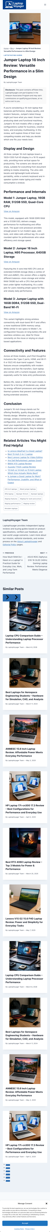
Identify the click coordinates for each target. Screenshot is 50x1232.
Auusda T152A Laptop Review (22, 467)
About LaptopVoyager (27, 541)
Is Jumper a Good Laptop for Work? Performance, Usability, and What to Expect (25, 479)
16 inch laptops (11, 489)
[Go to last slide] (7, 597)
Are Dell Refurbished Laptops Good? (25, 460)
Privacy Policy (30, 1229)
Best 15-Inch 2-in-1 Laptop (20, 454)
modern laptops (11, 508)
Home (6, 48)
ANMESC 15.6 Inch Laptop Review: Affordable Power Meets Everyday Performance (24, 752)
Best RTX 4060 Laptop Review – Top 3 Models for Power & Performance (24, 865)
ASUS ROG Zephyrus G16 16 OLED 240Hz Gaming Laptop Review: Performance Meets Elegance (37, 561)
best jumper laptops (28, 489)
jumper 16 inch (22, 494)
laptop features (11, 499)
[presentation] (25, 616)
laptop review (29, 503)
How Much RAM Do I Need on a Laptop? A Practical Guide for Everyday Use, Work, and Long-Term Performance (13, 563)
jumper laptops (37, 494)
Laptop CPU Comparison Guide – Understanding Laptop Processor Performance (24, 639)
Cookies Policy (19, 1229)
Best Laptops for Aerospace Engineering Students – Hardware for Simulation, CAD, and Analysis (24, 696)
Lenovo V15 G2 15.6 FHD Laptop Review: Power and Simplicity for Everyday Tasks (24, 922)
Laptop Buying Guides (13, 55)
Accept (25, 1223)
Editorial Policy (9, 544)
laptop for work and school (30, 499)
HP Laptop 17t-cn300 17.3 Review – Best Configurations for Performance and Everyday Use (25, 809)
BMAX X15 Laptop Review (20, 463)
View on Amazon (12, 211)
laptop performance (13, 503)
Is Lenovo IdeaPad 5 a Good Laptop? (25, 451)
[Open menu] (45, 4)
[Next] (16, 597)
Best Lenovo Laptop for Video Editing (25, 457)
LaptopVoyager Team (14, 82)
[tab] (8, 1165)
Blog (12, 48)
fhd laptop (9, 494)
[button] (46, 1203)
